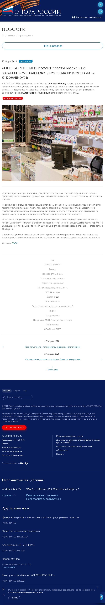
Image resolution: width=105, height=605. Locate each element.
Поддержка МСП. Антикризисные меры (52, 320)
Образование (62, 450)
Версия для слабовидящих (89, 17)
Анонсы (52, 269)
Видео (52, 311)
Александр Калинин (12, 98)
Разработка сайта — (13, 463)
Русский (6, 391)
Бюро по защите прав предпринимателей (52, 306)
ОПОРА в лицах (52, 292)
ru (100, 11)
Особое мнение (52, 301)
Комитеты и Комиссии (11, 448)
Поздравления (52, 315)
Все (52, 260)
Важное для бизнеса (52, 274)
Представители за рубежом (43, 498)
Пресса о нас (25, 36)
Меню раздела (53, 45)
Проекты (60, 454)
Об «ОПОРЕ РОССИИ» (12, 436)
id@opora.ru (9, 495)
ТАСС (15, 243)
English (17, 391)
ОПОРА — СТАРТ (52, 329)
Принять (14, 598)
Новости (11, 36)
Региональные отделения (42, 495)
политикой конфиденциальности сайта (26, 592)
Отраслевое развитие (52, 283)
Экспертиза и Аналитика (12, 455)
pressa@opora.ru (9, 567)
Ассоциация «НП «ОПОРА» (13, 440)
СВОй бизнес (52, 324)
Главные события (52, 264)
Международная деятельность (53, 288)
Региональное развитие (52, 278)
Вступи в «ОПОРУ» (14, 427)
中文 (25, 391)
